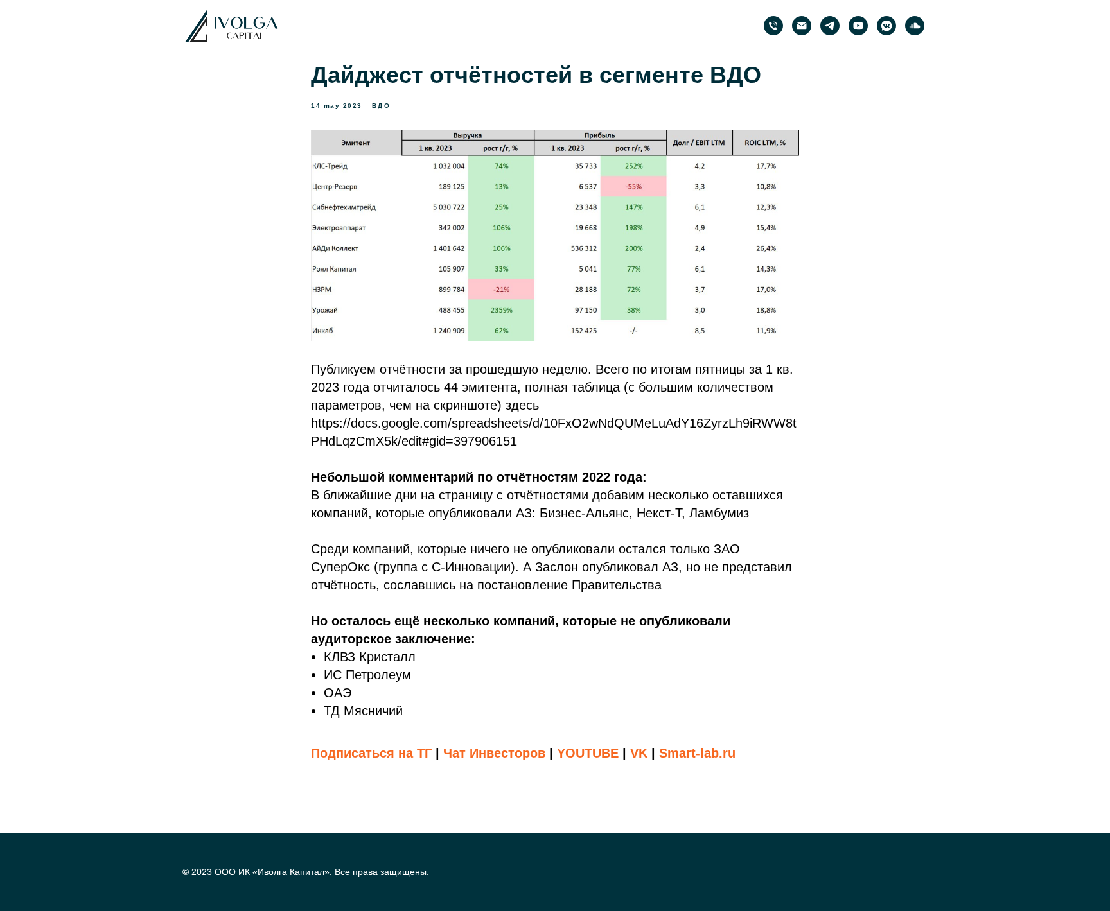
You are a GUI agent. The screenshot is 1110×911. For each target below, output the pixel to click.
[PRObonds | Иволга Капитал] (830, 25)
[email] (801, 25)
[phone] (773, 25)
